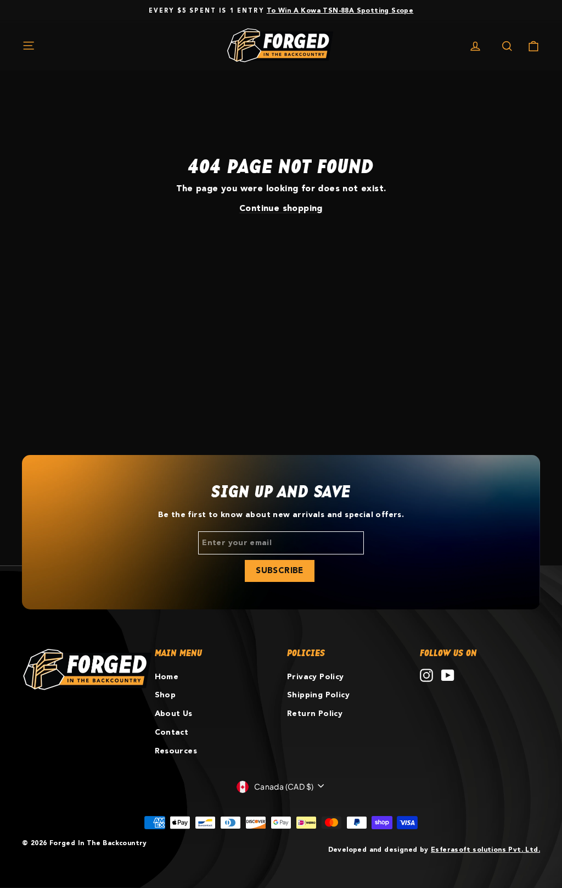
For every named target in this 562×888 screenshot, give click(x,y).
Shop (165, 695)
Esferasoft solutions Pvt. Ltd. (485, 850)
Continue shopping (281, 208)
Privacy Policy (315, 677)
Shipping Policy (318, 695)
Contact (172, 732)
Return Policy (314, 714)
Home (167, 677)
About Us (174, 714)
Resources (176, 751)
